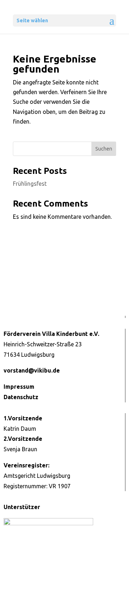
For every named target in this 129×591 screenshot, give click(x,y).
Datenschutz (21, 397)
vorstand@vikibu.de (32, 370)
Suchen (103, 149)
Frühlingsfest (30, 183)
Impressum (19, 386)
